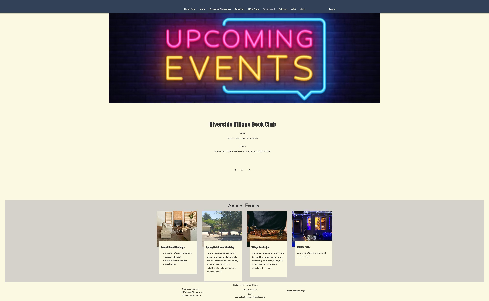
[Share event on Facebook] (235, 170)
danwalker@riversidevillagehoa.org (250, 297)
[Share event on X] (242, 170)
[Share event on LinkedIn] (249, 170)
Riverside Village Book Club (242, 124)
